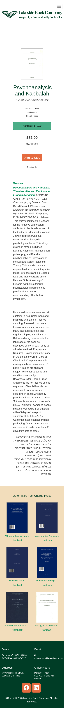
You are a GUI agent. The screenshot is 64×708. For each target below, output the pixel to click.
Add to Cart (32, 157)
